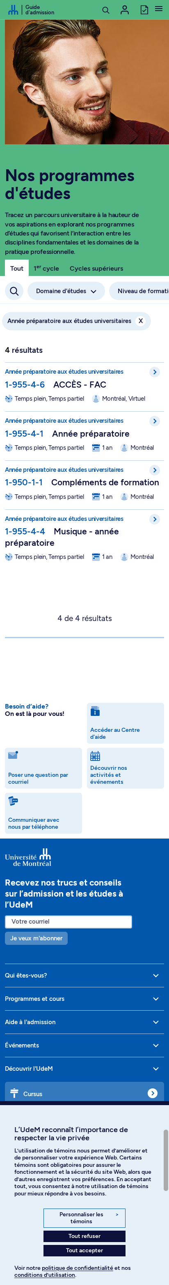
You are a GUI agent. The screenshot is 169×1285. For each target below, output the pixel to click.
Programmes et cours (34, 999)
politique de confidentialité (77, 1268)
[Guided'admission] (84, 857)
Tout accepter (84, 1250)
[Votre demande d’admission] (143, 9)
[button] (158, 9)
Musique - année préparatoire (62, 536)
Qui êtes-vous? (26, 975)
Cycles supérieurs (96, 268)
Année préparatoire (91, 433)
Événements (22, 1045)
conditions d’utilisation (44, 1275)
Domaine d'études (61, 291)
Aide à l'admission (30, 1022)
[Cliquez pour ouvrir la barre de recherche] (14, 291)
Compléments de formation (105, 482)
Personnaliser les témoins (89, 1218)
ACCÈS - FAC (79, 384)
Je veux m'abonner (36, 938)
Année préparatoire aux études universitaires (75, 321)
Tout (16, 268)
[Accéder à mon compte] (124, 9)
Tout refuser (84, 1236)
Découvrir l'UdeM (29, 1068)
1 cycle (46, 268)
